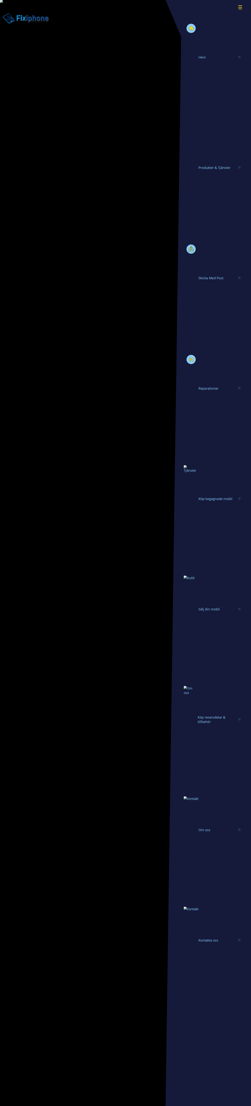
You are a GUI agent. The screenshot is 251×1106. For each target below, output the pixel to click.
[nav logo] (242, 4)
